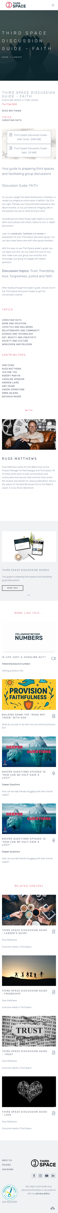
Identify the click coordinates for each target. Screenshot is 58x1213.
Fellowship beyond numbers (16, 664)
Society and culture (15, 341)
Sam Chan (8, 365)
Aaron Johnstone (13, 389)
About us (7, 1160)
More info (12, 588)
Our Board (7, 1169)
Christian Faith (12, 120)
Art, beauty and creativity (19, 337)
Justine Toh (9, 372)
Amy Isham (8, 386)
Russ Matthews (11, 368)
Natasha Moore (11, 396)
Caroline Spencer (13, 379)
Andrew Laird (10, 382)
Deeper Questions (11, 784)
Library (17, 57)
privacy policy (43, 1193)
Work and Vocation (14, 323)
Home (5, 57)
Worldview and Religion (17, 344)
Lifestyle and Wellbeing (17, 327)
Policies (6, 1165)
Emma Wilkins (10, 393)
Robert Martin (11, 375)
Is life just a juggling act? (24, 657)
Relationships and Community (21, 330)
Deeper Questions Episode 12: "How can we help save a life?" (24, 775)
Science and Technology (17, 334)
